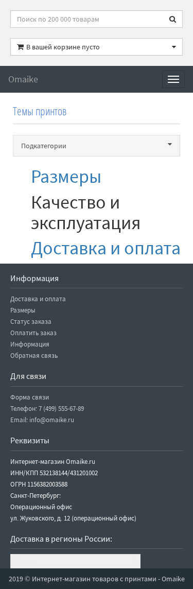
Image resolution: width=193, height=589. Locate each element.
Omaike (23, 79)
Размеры (66, 176)
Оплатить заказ (33, 332)
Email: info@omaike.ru (42, 419)
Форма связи (29, 397)
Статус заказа (30, 321)
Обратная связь (34, 355)
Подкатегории (43, 145)
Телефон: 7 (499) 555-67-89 (47, 408)
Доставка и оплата (106, 247)
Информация (29, 344)
